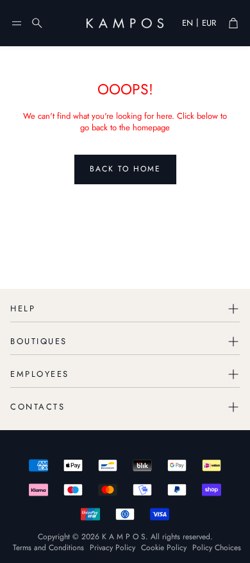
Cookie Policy (164, 547)
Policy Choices (216, 547)
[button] (16, 23)
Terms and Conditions (48, 547)
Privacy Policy (112, 547)
